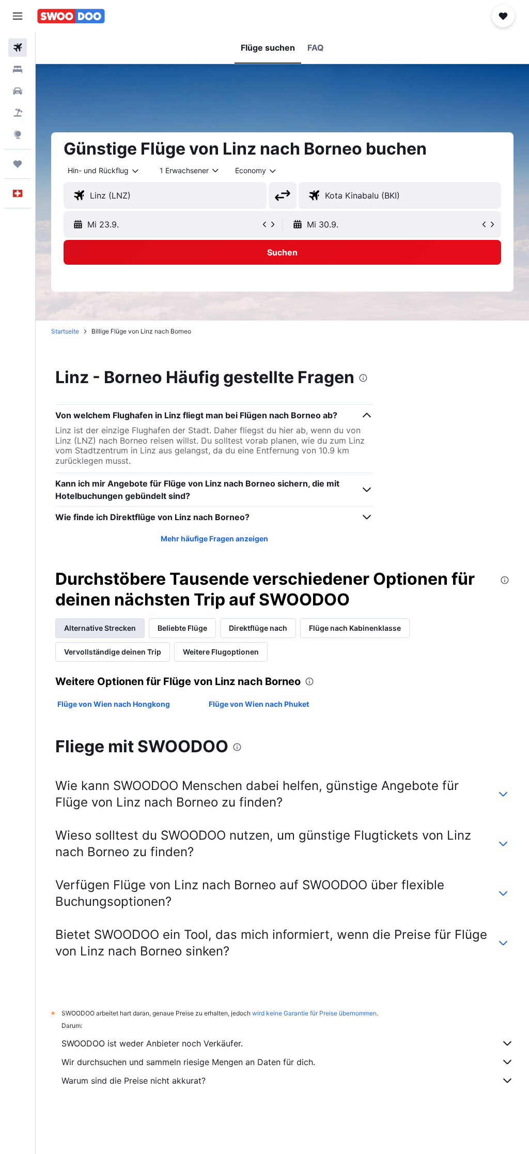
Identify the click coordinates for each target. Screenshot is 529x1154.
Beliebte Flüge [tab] (182, 628)
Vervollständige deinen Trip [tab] (112, 651)
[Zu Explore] (17, 134)
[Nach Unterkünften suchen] (17, 69)
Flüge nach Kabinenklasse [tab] (355, 628)
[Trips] (17, 164)
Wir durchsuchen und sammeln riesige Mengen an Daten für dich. (188, 1062)
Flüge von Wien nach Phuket (259, 704)
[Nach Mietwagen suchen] (17, 91)
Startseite (65, 331)
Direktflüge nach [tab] (258, 628)
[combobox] (256, 170)
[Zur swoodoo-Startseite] (71, 16)
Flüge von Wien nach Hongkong (113, 704)
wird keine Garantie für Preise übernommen (314, 1013)
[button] (17, 16)
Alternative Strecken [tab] (100, 628)
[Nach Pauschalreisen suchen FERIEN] (17, 112)
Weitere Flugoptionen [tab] (221, 651)
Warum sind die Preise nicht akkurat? (133, 1080)
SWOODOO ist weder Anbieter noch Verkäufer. (152, 1043)
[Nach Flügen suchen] (17, 47)
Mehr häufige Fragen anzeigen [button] (214, 538)
